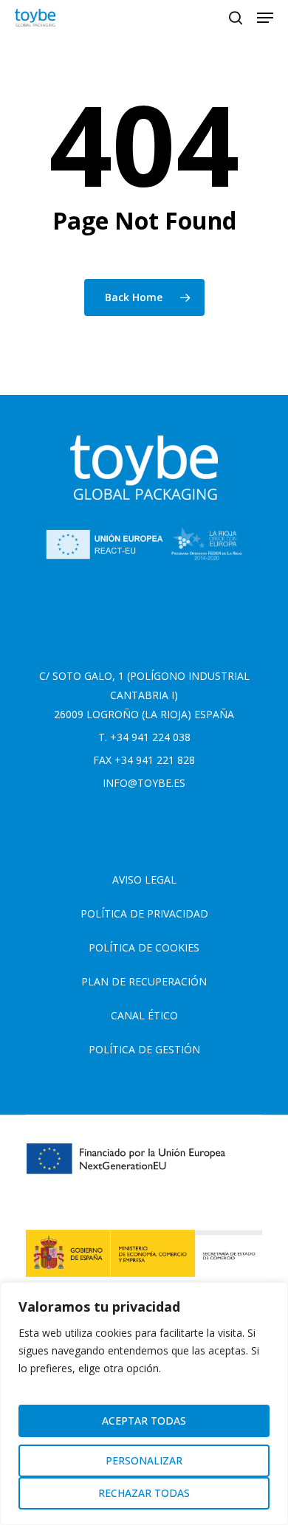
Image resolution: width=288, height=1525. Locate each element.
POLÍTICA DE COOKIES (144, 947)
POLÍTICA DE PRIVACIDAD (144, 913)
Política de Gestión (144, 1049)
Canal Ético (144, 1015)
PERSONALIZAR (144, 1460)
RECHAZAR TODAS (144, 1493)
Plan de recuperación (144, 981)
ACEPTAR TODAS (144, 1421)
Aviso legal (144, 879)
